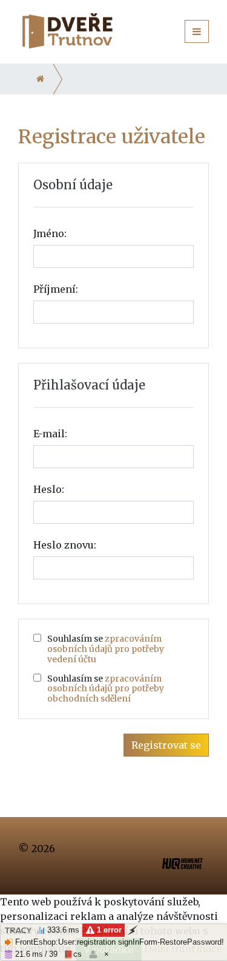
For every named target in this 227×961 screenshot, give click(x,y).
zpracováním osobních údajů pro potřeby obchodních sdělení (105, 689)
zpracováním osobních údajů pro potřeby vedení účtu (105, 649)
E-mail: (50, 434)
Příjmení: (55, 289)
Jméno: (50, 233)
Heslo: (48, 489)
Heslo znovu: (64, 545)
